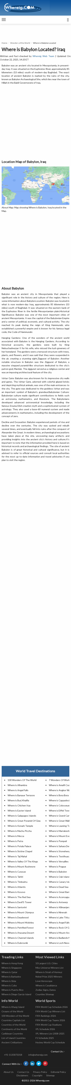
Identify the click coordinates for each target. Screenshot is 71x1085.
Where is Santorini (17, 907)
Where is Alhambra (17, 785)
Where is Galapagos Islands (22, 815)
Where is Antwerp (58, 902)
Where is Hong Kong (12, 963)
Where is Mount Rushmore (21, 866)
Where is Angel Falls (18, 790)
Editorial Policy (58, 1072)
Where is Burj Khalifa (18, 800)
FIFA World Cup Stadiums (49, 1024)
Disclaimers (22, 1075)
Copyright (37, 1075)
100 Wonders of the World (15, 1015)
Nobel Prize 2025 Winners (49, 976)
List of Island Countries (13, 1038)
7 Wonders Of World (59, 780)
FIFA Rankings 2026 (46, 1015)
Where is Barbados (11, 976)
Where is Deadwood (18, 917)
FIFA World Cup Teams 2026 (50, 1020)
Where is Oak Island (59, 876)
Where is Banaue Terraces (21, 795)
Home (4, 43)
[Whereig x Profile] (38, 1063)
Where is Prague (57, 866)
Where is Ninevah (58, 912)
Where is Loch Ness (59, 942)
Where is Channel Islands (21, 937)
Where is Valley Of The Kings (23, 861)
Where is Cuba (9, 985)
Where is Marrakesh (59, 831)
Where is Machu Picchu (20, 831)
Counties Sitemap (45, 994)
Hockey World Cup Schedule (50, 1042)
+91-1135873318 (13, 1054)
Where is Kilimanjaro (59, 907)
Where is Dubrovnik (18, 942)
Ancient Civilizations (11, 1042)
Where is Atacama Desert (21, 932)
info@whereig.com (38, 1054)
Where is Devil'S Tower (20, 902)
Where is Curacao (17, 871)
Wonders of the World (20, 43)
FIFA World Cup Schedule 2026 (52, 1007)
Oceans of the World (12, 1011)
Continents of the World (14, 1029)
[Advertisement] (35, 122)
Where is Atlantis (17, 887)
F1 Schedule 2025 (45, 1038)
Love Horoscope (44, 981)
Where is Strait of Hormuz (49, 972)
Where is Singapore (11, 967)
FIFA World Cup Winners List (50, 1011)
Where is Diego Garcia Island (16, 994)
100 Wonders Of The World (22, 780)
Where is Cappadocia (60, 800)
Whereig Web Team (43, 56)
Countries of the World (13, 1024)
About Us (9, 1072)
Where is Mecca (16, 836)
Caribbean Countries (12, 1033)
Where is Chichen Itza (19, 805)
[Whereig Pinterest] (45, 1063)
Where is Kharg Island (12, 1007)
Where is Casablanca (46, 985)
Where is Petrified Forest (21, 927)
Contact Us (23, 1072)
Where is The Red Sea (19, 897)
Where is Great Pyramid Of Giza (24, 820)
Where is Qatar (9, 972)
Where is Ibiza (8, 981)
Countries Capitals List (13, 1020)
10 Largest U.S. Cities (47, 963)
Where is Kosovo (16, 892)
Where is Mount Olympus (21, 912)
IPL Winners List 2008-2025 (50, 1033)
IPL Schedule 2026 (45, 1029)
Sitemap (50, 1075)
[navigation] (4, 19)
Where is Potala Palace (19, 846)
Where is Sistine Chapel (20, 851)
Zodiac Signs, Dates (46, 989)
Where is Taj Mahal (17, 856)
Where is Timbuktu (17, 881)
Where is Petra (15, 841)
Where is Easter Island (19, 810)
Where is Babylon (58, 871)
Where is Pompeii (58, 841)
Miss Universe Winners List (50, 967)
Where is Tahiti (15, 876)
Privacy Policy (40, 1072)
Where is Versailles (59, 861)
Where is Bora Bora (59, 795)
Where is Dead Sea (58, 887)
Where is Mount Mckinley (21, 922)
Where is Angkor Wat (60, 790)
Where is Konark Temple (20, 825)
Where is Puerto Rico (12, 989)
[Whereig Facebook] (25, 1063)
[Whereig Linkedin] (32, 1063)
